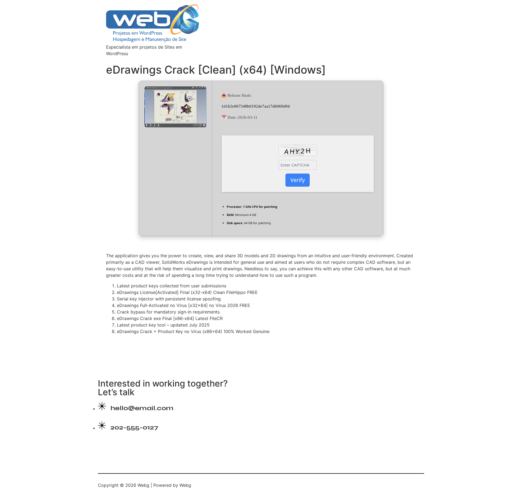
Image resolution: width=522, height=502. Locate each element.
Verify (297, 180)
